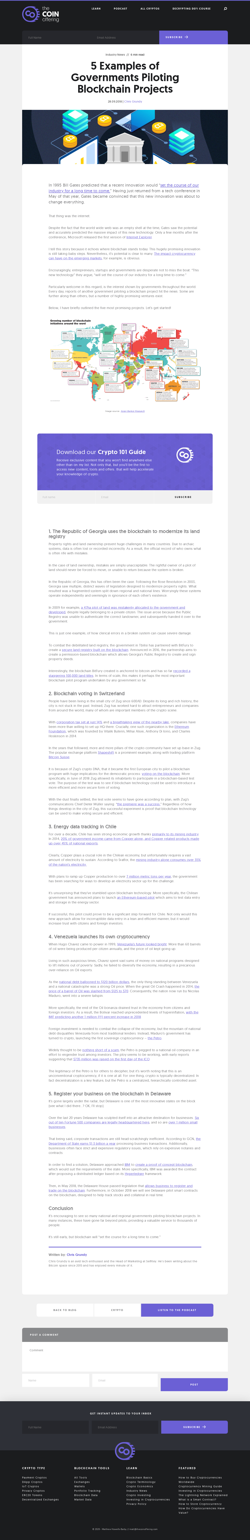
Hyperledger (134, 1174)
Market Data (83, 1499)
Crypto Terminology (141, 1482)
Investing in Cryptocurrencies (148, 1499)
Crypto (117, 1310)
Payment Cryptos (34, 1477)
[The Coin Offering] (125, 1451)
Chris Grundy (133, 101)
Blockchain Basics (139, 1477)
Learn (96, 8)
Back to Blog (65, 1310)
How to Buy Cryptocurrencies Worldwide (200, 1480)
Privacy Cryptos (33, 1490)
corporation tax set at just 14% (79, 722)
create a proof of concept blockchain (163, 1165)
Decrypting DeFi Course (192, 8)
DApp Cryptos (32, 1482)
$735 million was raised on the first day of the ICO (111, 1059)
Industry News (115, 54)
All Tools (80, 1477)
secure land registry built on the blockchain (95, 650)
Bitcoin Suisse (59, 757)
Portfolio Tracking (87, 1490)
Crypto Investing (138, 1495)
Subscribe (175, 37)
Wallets (79, 1486)
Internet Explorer (139, 237)
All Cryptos (150, 8)
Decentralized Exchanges (40, 1499)
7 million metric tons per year (148, 876)
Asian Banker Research (133, 411)
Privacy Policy (136, 1504)
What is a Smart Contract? (198, 1499)
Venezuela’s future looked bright (142, 944)
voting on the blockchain (161, 774)
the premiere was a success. (139, 804)
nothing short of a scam (100, 1050)
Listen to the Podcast (177, 1310)
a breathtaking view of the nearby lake (139, 722)
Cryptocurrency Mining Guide (200, 1486)
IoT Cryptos (30, 1486)
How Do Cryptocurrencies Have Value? (202, 1510)
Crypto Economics (139, 1486)
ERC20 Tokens (32, 1495)
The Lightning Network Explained (203, 1495)
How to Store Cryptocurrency (200, 1504)
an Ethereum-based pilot (136, 897)
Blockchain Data (86, 1495)
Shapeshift (106, 752)
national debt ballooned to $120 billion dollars (94, 982)
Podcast (120, 8)
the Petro (154, 1038)
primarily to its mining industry (175, 834)
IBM (127, 1165)
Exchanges (82, 1482)
